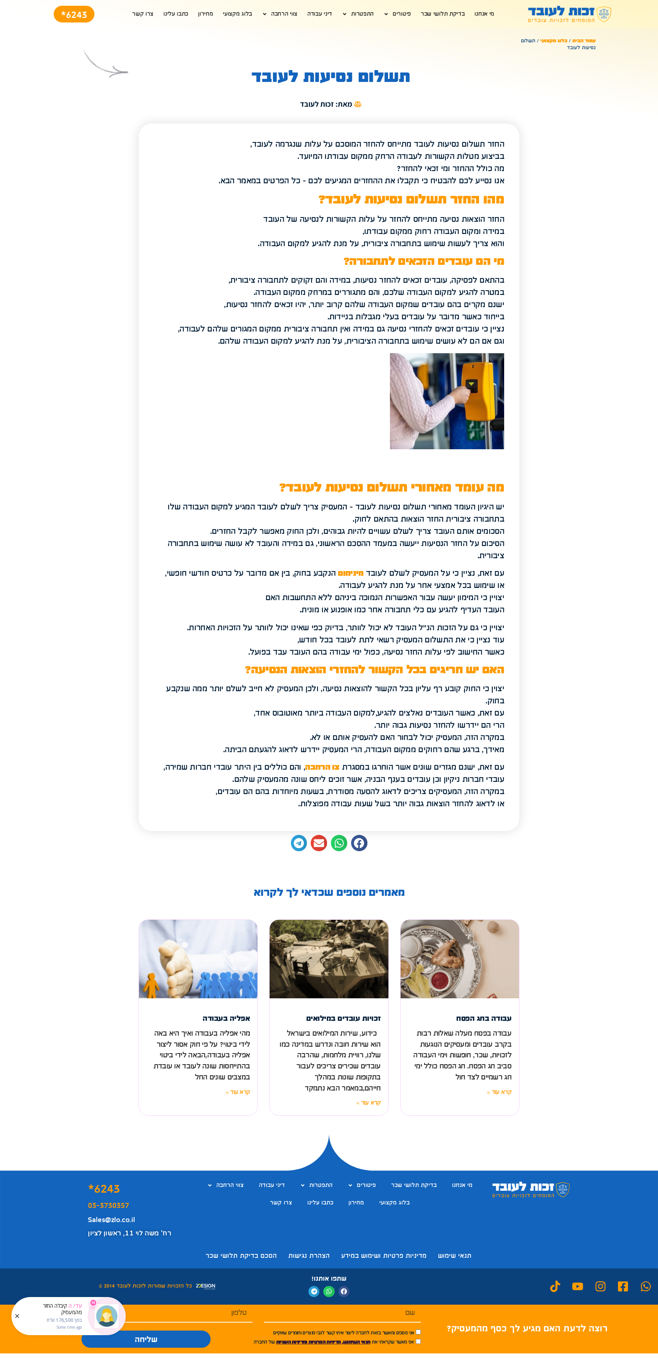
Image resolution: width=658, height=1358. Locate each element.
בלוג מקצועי (237, 14)
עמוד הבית (584, 40)
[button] (359, 843)
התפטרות (362, 14)
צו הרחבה (322, 768)
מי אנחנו (484, 14)
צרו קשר (142, 14)
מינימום (350, 574)
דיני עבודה (319, 14)
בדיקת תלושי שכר (443, 14)
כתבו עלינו (175, 14)
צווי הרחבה (284, 14)
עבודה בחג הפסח (483, 1018)
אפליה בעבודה (226, 1018)
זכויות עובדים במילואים (343, 1018)
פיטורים (402, 14)
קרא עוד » (499, 1092)
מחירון (205, 14)
